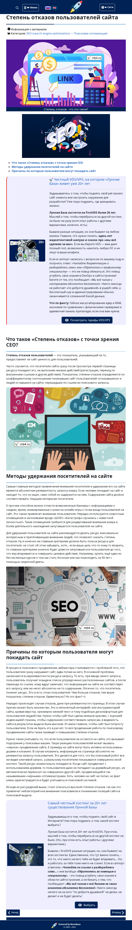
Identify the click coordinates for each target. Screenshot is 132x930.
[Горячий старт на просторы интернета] (76, 6)
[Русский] (48, 7)
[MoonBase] (54, 925)
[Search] (17, 7)
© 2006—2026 (69, 925)
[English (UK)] (54, 7)
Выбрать (89, 905)
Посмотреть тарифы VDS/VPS (90, 320)
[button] (30, 7)
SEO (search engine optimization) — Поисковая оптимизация (66, 33)
